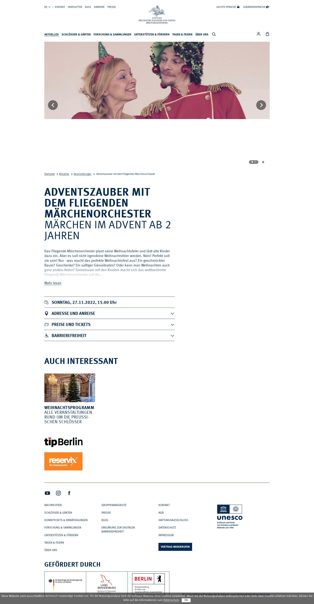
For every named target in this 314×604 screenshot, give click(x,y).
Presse (111, 7)
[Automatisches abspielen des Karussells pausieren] (263, 162)
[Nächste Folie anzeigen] (261, 105)
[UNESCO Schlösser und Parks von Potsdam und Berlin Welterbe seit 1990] (230, 517)
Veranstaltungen (82, 174)
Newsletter (75, 7)
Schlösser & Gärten (76, 34)
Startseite (49, 174)
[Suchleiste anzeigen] (214, 34)
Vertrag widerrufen (175, 547)
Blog (88, 7)
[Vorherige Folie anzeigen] (53, 105)
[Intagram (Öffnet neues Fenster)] (58, 493)
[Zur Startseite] (157, 14)
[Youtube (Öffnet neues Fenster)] (47, 493)
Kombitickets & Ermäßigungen (66, 520)
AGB (161, 512)
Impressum (166, 535)
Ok (186, 600)
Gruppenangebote (113, 505)
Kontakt (60, 7)
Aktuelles (51, 34)
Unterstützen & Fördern (151, 34)
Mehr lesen (52, 283)
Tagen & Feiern (182, 34)
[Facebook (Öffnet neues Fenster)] (69, 493)
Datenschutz (167, 527)
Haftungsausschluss (173, 520)
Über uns (201, 34)
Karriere (99, 7)
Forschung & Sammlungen (112, 34)
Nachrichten (53, 505)
